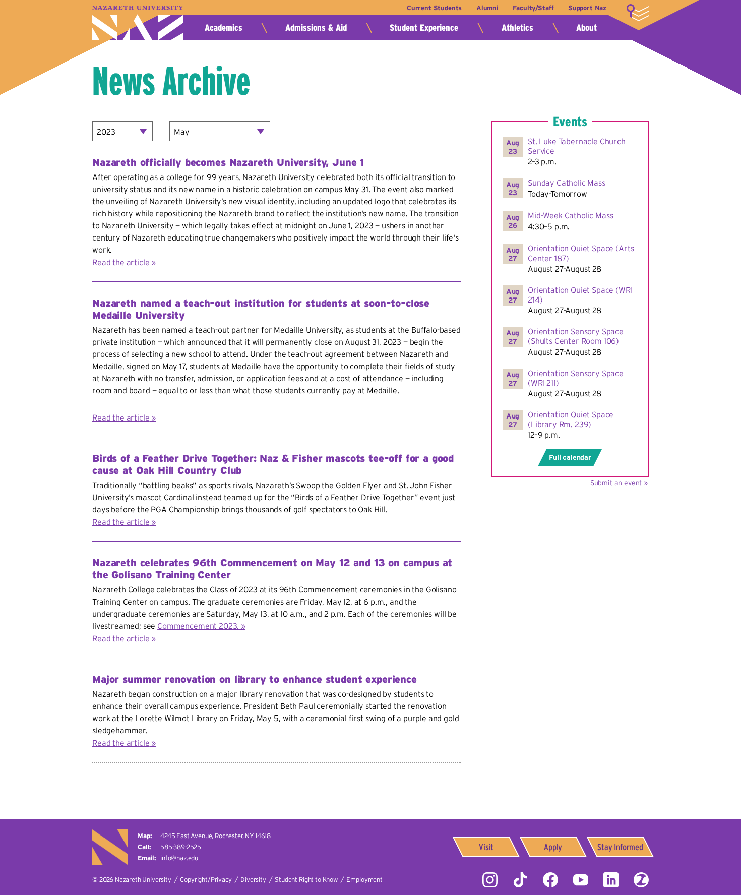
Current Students (434, 8)
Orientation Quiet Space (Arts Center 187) (581, 253)
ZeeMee (641, 879)
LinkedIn (611, 879)
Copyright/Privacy (205, 879)
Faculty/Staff (533, 8)
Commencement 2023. (198, 625)
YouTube (580, 879)
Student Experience (424, 28)
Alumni (487, 8)
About (586, 28)
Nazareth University (137, 23)
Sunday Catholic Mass (566, 182)
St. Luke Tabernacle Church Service (577, 146)
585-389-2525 (180, 847)
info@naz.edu (179, 858)
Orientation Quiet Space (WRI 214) (580, 294)
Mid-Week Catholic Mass (570, 215)
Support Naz (587, 8)
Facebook (550, 879)
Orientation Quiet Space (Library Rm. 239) (570, 419)
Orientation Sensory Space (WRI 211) (576, 378)
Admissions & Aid (316, 28)
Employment (364, 879)
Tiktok (520, 879)
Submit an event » (619, 482)
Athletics (517, 28)
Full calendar (570, 457)
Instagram (490, 879)
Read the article (120, 262)
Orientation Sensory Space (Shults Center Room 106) (576, 336)
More (638, 12)
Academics (223, 28)
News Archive (171, 81)
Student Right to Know (306, 879)
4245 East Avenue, (215, 836)
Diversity (253, 879)
